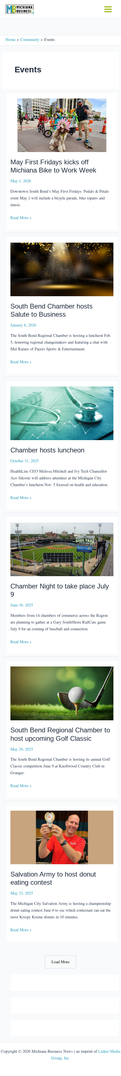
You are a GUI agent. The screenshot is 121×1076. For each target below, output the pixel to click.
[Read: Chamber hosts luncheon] (61, 412)
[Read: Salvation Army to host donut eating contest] (61, 837)
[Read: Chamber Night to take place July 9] (61, 548)
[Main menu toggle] (108, 9)
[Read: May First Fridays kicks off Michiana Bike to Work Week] (61, 124)
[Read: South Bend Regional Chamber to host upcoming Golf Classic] (61, 692)
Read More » (21, 218)
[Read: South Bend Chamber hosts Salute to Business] (61, 269)
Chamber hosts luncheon (47, 450)
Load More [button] (60, 961)
